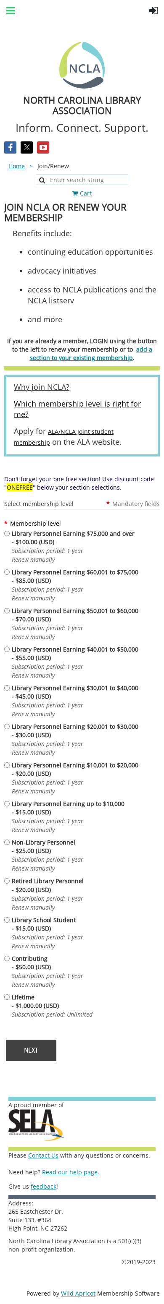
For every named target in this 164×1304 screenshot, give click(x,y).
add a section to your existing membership (91, 353)
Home (16, 166)
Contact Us (43, 1155)
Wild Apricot (78, 1293)
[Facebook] (10, 147)
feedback (43, 1186)
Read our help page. (70, 1172)
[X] (27, 147)
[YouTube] (43, 147)
